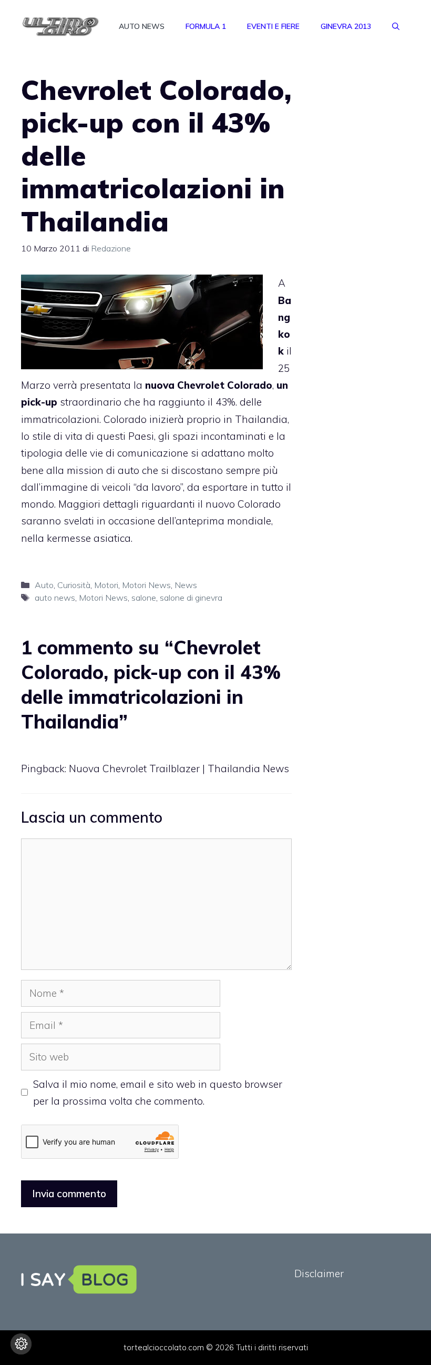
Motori (106, 585)
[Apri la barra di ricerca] (396, 26)
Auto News (142, 26)
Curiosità (73, 585)
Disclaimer (319, 1273)
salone (143, 597)
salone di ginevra (191, 597)
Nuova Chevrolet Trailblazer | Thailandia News (179, 768)
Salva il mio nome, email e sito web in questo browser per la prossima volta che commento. (157, 1092)
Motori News (146, 585)
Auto (44, 585)
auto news (55, 597)
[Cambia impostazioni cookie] (21, 1343)
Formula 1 (206, 26)
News (186, 585)
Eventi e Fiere (273, 26)
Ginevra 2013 (346, 26)
